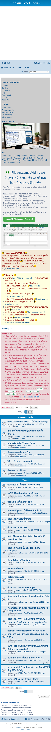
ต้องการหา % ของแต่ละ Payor (21, 587)
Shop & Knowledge (11, 82)
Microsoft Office (7, 112)
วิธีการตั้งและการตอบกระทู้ (19, 461)
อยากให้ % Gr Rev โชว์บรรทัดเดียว (23, 679)
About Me (5, 100)
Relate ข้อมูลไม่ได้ (15, 577)
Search (9, 158)
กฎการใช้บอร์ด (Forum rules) (23, 278)
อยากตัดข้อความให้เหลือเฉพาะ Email (24, 658)
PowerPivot (17, 160)
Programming (7, 115)
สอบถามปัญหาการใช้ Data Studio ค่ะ (24, 510)
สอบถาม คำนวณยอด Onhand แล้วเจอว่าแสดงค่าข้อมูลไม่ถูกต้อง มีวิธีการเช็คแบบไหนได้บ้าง (27, 634)
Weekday (11, 162)
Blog (3, 93)
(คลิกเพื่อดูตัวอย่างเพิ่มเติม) (30, 397)
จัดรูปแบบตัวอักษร (22, 317)
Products (5, 86)
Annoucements (21, 426)
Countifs (32, 156)
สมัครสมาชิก (35, 286)
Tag (3, 153)
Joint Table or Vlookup (18, 560)
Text (18, 162)
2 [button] (28, 412)
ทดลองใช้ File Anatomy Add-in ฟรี (19, 219)
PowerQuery (6, 160)
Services (5, 88)
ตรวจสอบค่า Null (15, 568)
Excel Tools (8, 122)
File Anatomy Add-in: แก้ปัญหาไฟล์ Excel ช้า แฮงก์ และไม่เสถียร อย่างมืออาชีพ (25, 178)
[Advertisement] (25, 33)
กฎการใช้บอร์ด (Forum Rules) (21, 443)
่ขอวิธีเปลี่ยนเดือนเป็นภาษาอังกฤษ (22, 493)
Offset (25, 158)
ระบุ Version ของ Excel (10, 269)
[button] (31, 412)
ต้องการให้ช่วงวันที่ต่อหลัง (19, 519)
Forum (5, 104)
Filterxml (35, 160)
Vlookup (17, 156)
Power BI (7, 329)
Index (4, 156)
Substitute (27, 160)
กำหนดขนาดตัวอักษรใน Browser (17, 323)
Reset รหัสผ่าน (41, 299)
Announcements (8, 110)
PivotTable (40, 158)
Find (3, 158)
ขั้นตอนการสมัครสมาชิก (18, 452)
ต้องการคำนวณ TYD (17, 527)
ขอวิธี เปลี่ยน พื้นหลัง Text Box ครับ (23, 485)
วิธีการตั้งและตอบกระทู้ (36, 312)
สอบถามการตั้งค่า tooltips (19, 502)
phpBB (18, 727)
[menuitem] (7, 63)
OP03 (19, 673)
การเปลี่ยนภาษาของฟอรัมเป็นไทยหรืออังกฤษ (27, 422)
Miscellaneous (7, 117)
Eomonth (43, 160)
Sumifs (24, 156)
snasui (19, 424)
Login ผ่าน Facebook (15, 296)
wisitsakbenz (22, 522)
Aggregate (17, 158)
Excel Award (6, 95)
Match (10, 156)
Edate (4, 162)
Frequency (40, 156)
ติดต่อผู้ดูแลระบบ (11, 304)
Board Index (6, 108)
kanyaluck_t (22, 513)
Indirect (32, 158)
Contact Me (6, 97)
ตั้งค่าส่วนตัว (16, 310)
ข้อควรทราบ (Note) (16, 470)
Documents (6, 90)
